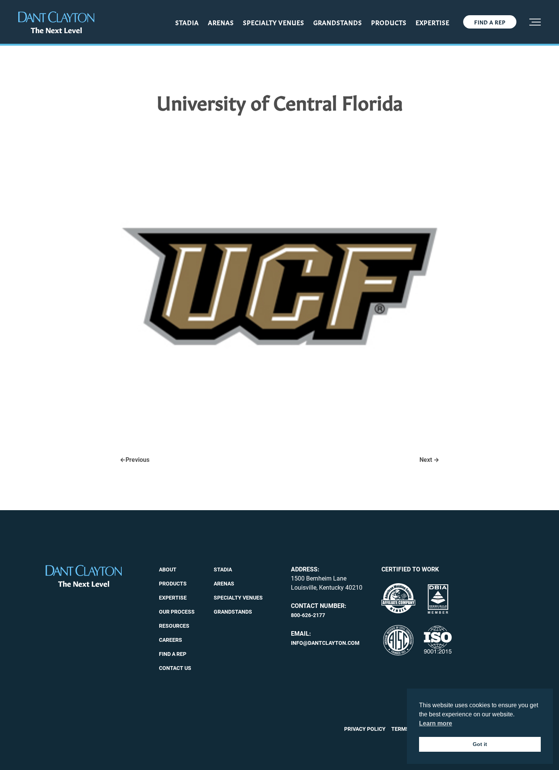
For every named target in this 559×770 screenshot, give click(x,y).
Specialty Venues (273, 22)
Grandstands (337, 22)
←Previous (134, 459)
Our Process (177, 612)
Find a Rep (489, 21)
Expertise (432, 22)
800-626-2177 (308, 615)
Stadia (187, 22)
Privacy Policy (365, 729)
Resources (174, 626)
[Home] (56, 22)
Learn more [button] (435, 723)
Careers (170, 640)
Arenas (221, 22)
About (167, 569)
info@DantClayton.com (325, 643)
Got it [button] (480, 744)
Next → (429, 459)
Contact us (175, 668)
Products (389, 22)
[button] (535, 22)
